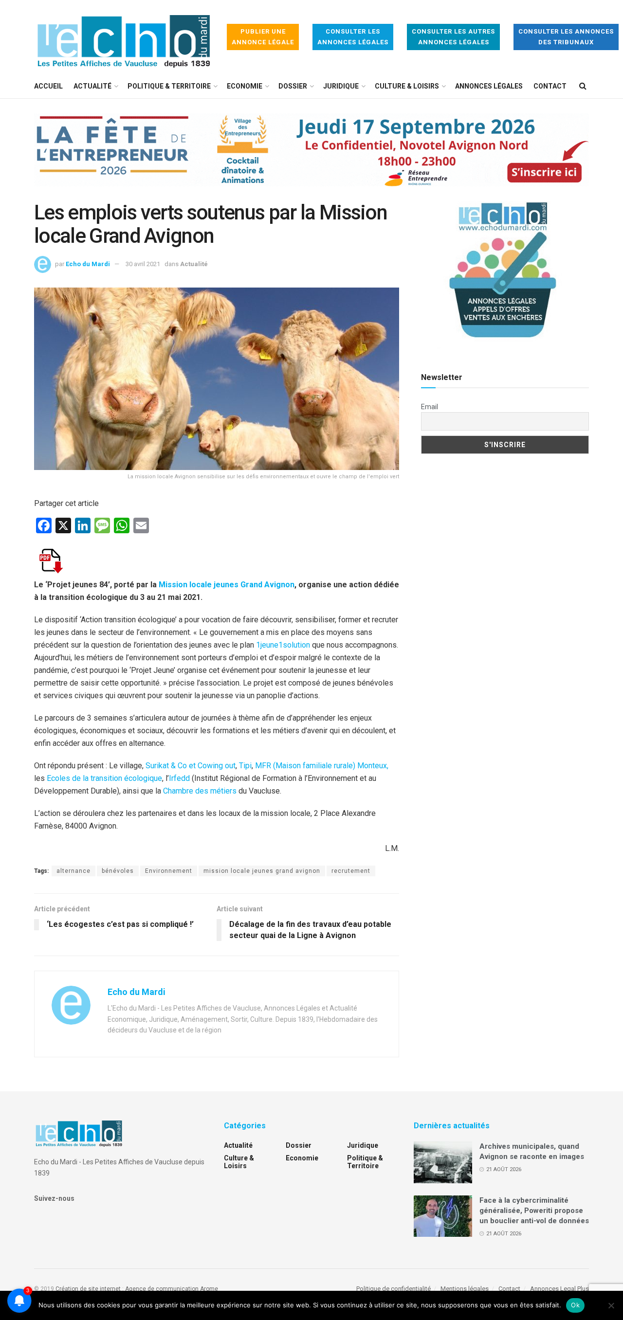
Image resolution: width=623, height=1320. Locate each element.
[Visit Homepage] (123, 37)
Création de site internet (88, 1288)
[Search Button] (582, 86)
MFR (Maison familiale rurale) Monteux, (321, 765)
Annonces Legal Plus (559, 1288)
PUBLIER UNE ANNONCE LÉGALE (263, 37)
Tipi (245, 765)
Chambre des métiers (200, 791)
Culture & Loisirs (407, 86)
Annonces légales (489, 86)
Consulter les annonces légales (352, 37)
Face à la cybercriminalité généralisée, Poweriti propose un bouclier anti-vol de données (534, 1210)
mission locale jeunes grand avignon (261, 871)
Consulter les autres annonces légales (453, 37)
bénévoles (118, 871)
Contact (550, 86)
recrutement (350, 871)
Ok (575, 1305)
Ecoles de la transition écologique (104, 778)
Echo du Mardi (88, 264)
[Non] (611, 1305)
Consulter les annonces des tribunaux (566, 37)
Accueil (48, 86)
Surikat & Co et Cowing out (191, 765)
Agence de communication (162, 1288)
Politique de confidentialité (393, 1288)
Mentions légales (464, 1288)
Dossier (292, 86)
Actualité (92, 86)
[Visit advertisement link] (311, 157)
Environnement (168, 871)
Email (429, 407)
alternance (73, 871)
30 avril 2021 (143, 264)
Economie (244, 86)
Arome (209, 1288)
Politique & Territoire (169, 86)
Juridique (341, 86)
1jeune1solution (283, 645)
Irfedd (179, 778)
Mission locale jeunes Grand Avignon (226, 584)
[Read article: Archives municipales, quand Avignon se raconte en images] (443, 1162)
